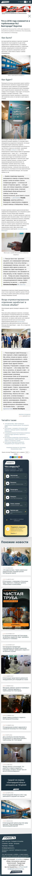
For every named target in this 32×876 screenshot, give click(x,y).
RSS (3, 841)
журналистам (7, 409)
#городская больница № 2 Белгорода (16, 447)
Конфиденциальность (8, 848)
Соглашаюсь (16, 872)
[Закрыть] (29, 16)
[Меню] (30, 2)
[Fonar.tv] (5, 2)
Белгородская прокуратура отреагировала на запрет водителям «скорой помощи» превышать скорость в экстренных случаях (17, 439)
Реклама (11, 846)
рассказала (16, 198)
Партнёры (5, 846)
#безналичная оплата (16, 449)
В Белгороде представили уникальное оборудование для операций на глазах (15, 442)
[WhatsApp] (15, 457)
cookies (16, 854)
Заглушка (16, 843)
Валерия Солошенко (24, 414)
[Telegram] (17, 457)
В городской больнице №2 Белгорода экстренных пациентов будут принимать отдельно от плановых (17, 434)
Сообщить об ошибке (17, 841)
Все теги (7, 841)
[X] (13, 457)
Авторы (11, 843)
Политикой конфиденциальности (17, 868)
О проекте (5, 843)
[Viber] (21, 457)
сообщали (14, 150)
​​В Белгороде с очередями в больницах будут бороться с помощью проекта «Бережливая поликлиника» (16, 430)
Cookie (18, 859)
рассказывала (20, 321)
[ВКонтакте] (10, 457)
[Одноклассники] (19, 457)
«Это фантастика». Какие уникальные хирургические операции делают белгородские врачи (17, 425)
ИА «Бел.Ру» (21, 284)
